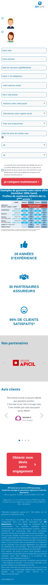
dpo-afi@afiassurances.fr (19, 558)
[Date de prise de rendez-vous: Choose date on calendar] (2, 137)
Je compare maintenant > (21, 182)
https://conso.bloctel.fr (10, 574)
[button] (4, 363)
